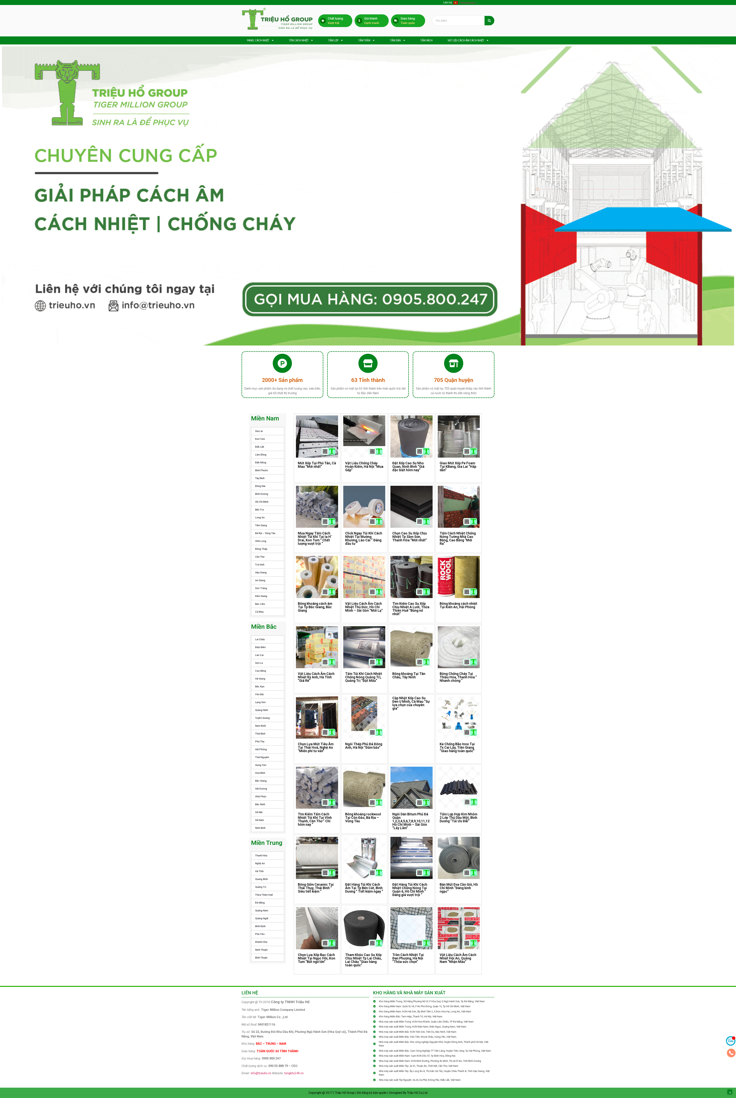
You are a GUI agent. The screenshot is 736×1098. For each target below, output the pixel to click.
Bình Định (260, 926)
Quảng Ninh (261, 710)
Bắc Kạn (259, 686)
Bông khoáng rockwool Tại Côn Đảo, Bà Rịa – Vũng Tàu (363, 817)
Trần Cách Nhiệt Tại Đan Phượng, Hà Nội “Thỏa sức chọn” (408, 958)
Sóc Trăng (261, 588)
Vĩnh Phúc (260, 796)
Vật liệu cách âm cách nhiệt (466, 40)
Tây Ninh (259, 478)
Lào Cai (259, 655)
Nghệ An (260, 863)
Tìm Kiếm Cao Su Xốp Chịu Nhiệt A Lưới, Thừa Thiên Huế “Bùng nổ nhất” (410, 609)
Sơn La (259, 662)
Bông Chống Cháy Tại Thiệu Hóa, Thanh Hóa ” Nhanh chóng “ (458, 677)
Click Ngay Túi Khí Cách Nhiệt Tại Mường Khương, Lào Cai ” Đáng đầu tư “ (363, 538)
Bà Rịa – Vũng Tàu (265, 533)
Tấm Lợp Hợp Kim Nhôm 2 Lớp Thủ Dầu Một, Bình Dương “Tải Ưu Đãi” (458, 817)
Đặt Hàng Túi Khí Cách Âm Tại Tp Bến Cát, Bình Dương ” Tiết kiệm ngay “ (364, 887)
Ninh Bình (260, 827)
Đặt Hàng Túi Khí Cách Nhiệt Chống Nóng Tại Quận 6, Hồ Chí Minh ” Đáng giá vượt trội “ (409, 889)
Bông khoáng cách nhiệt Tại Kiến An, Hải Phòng (458, 605)
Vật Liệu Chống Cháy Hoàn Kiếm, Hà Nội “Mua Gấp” (364, 466)
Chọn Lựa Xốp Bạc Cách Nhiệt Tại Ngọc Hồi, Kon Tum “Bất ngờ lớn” (316, 958)
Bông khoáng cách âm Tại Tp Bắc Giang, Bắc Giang (315, 607)
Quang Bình (261, 879)
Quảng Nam (261, 910)
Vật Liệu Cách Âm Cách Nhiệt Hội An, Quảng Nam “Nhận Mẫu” (458, 958)
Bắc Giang (261, 780)
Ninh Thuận (261, 949)
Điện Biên (260, 647)
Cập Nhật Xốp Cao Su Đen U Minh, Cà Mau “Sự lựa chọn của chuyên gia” (411, 703)
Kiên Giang (261, 596)
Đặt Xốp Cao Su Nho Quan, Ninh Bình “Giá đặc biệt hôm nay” (408, 466)
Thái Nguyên (262, 757)
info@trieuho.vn (261, 1073)
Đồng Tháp (261, 548)
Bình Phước (261, 470)
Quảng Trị (260, 886)
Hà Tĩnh (259, 871)
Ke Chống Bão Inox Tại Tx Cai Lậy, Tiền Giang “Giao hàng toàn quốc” (457, 747)
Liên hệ (447, 2)
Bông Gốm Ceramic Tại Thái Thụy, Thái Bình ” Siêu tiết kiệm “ (316, 887)
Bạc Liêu (260, 603)
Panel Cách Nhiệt (258, 40)
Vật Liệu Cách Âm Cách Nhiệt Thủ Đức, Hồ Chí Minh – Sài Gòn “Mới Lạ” (364, 607)
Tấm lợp (333, 40)
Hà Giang (260, 678)
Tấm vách (426, 40)
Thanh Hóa (261, 855)
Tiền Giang (261, 525)
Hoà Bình (260, 772)
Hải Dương (261, 788)
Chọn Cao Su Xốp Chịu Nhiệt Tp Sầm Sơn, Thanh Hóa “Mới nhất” (409, 536)
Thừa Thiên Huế (264, 894)
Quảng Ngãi (261, 918)
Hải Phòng (261, 749)
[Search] (489, 20)
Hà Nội (258, 812)
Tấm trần (364, 40)
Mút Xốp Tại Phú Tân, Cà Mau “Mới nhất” (317, 465)
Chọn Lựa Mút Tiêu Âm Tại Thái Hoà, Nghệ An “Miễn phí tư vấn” (316, 747)
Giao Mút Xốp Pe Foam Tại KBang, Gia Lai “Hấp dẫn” (458, 466)
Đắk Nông (260, 462)
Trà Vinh (259, 564)
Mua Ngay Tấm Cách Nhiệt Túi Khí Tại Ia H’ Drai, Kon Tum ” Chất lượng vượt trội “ (315, 538)
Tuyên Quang (262, 717)
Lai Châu (260, 639)
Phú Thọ (259, 741)
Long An (259, 517)
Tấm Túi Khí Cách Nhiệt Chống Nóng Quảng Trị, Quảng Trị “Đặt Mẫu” (363, 677)
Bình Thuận (261, 957)
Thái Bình (260, 733)
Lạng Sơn (260, 702)
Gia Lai (259, 431)
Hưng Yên (260, 765)
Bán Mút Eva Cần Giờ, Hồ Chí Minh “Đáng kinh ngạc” (459, 887)
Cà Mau (259, 611)
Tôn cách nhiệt (299, 40)
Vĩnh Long (260, 541)
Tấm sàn (395, 40)
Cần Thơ (259, 556)
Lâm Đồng (260, 454)
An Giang (260, 580)
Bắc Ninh (260, 804)
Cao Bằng (260, 670)
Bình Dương (261, 493)
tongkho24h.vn (294, 1073)
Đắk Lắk (259, 446)
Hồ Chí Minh (261, 501)
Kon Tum (260, 438)
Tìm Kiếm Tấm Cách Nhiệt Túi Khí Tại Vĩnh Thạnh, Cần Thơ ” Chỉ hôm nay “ (315, 819)
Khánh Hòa (261, 941)
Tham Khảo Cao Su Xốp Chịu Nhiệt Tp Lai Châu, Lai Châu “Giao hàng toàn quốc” (363, 960)
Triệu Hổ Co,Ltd (417, 1093)
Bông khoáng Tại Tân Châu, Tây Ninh (408, 675)
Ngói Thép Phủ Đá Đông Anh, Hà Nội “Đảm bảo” (363, 745)
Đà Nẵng (260, 902)
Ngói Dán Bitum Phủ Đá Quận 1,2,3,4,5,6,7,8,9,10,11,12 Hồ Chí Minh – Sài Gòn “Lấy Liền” (411, 821)
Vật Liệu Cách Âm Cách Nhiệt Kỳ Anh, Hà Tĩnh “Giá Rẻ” (316, 677)
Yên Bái (259, 694)
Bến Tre (259, 509)
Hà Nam (259, 820)
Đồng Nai (260, 486)
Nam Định (260, 725)
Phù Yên (259, 934)
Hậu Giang (261, 572)
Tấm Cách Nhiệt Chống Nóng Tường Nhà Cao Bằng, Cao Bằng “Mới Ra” (458, 538)
